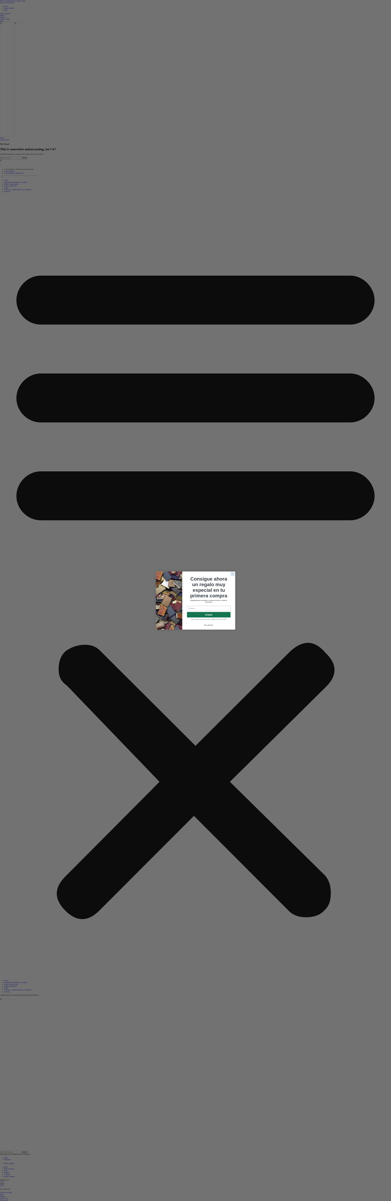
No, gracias (208, 625)
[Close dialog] (232, 574)
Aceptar (209, 615)
